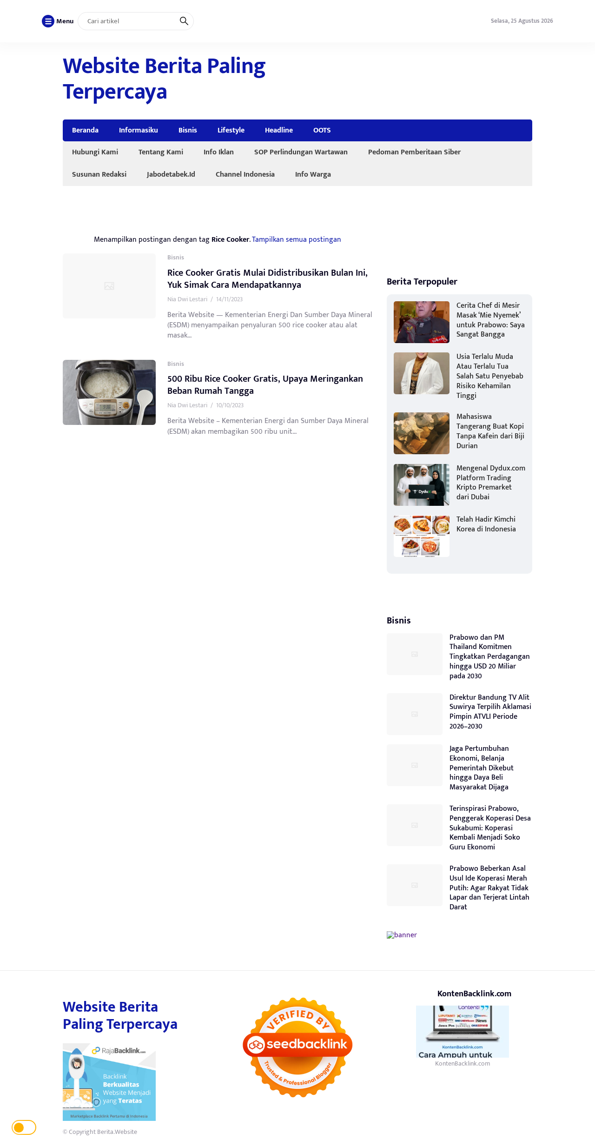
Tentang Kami (161, 152)
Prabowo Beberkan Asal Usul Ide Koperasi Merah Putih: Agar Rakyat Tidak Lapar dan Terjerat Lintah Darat (489, 888)
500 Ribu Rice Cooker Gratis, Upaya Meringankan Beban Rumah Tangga (265, 385)
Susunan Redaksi (99, 174)
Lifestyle (231, 130)
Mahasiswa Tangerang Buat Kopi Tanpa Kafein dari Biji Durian (490, 431)
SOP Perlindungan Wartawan (301, 152)
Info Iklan (219, 152)
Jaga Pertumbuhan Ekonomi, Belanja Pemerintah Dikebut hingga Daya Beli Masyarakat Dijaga (482, 768)
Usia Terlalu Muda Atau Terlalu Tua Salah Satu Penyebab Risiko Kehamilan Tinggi (489, 376)
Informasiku (138, 130)
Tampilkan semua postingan (296, 239)
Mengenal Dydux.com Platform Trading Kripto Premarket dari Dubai (490, 482)
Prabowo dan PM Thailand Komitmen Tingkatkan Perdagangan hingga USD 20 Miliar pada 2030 (490, 656)
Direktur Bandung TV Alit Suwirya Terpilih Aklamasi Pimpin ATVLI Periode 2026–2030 (490, 712)
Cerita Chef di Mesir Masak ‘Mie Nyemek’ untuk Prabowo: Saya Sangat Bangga (490, 320)
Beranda (85, 130)
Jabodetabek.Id (171, 174)
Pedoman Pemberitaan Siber (414, 152)
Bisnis (187, 130)
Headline (279, 130)
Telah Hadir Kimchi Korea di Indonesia (486, 524)
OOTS (322, 130)
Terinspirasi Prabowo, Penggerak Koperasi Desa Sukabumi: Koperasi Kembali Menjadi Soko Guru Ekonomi (490, 828)
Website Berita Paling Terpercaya (164, 79)
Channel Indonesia (245, 174)
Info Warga (313, 174)
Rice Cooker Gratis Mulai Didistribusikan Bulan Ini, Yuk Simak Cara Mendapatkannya (267, 279)
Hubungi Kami (95, 152)
